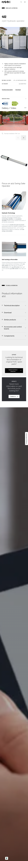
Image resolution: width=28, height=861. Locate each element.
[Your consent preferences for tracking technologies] (26, 438)
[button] (23, 137)
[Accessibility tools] (6, 858)
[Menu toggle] (25, 2)
